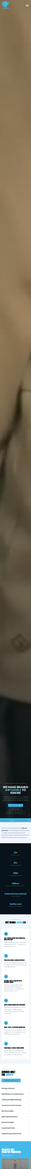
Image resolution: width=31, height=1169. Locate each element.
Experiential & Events (8, 1128)
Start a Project (15, 805)
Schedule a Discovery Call (16, 812)
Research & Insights (8, 1122)
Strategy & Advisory (8, 1088)
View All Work (6, 1155)
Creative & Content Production (11, 1105)
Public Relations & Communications (13, 1094)
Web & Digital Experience (10, 1116)
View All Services (10, 1080)
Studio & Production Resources (11, 1133)
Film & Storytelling (7, 1111)
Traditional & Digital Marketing (11, 1100)
